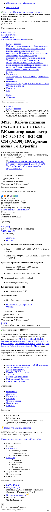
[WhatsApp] (14, 196)
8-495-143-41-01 (8, 32)
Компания (10, 458)
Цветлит (20, 346)
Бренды (9, 72)
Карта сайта (35, 439)
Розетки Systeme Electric (17, 377)
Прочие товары (23, 67)
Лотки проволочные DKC (18, 367)
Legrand (45, 343)
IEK (42, 339)
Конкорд (5, 346)
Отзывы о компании (15, 86)
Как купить (11, 74)
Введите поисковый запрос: (13, 507)
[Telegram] (16, 196)
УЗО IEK (10, 374)
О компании (11, 81)
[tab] (9, 307)
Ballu (26, 339)
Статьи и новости (14, 401)
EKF (37, 339)
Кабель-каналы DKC (15, 370)
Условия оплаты (30, 76)
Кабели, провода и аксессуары (19, 46)
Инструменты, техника (16, 62)
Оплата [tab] (9, 240)
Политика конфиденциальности (15, 439)
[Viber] (11, 196)
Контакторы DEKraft (15, 381)
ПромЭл (29, 346)
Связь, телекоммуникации (33, 58)
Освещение (19, 48)
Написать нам (12, 7)
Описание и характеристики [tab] (19, 304)
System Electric (7, 343)
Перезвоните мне (8, 35)
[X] (8, 196)
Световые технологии (25, 343)
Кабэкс (13, 346)
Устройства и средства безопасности (22, 60)
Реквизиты (11, 83)
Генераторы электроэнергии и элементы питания (23, 68)
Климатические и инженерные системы (24, 63)
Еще (8, 90)
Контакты (10, 88)
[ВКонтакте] (2, 196)
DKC (32, 339)
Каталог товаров (13, 44)
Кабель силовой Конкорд (17, 379)
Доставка (10, 394)
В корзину (5, 226)
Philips (45, 341)
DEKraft (38, 341)
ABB (21, 339)
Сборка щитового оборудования (20, 3)
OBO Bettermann (17, 341)
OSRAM (29, 341)
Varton (38, 343)
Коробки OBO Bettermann (17, 372)
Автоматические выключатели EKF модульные (27, 365)
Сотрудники (21, 83)
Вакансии (32, 83)
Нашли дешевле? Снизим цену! (15, 210)
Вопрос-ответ (43, 83)
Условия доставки (14, 76)
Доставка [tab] (10, 238)
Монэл (37, 346)
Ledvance (5, 341)
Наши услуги (12, 403)
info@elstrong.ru (8, 37)
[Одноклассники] (5, 196)
